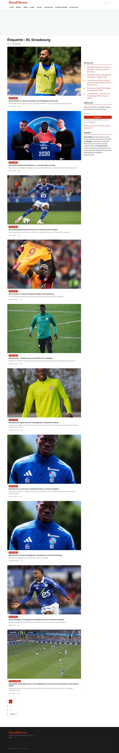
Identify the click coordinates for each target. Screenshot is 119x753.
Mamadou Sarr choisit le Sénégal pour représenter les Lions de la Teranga (35, 555)
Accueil (12, 7)
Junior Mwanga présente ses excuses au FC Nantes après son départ (33, 230)
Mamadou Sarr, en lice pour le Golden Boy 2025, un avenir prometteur (34, 489)
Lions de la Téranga (14, 681)
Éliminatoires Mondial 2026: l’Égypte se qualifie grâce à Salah (99, 89)
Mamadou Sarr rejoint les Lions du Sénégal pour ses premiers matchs (34, 423)
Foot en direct (13, 98)
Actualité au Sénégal (61, 7)
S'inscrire (98, 117)
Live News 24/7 (73, 7)
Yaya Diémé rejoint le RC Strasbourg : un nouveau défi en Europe (32, 165)
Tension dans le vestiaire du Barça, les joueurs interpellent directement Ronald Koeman (99, 82)
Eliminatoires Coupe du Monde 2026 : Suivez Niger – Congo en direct (99, 76)
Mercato (39, 7)
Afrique (25, 7)
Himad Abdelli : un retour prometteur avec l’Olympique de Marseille (33, 101)
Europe (32, 7)
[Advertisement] (59, 22)
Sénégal (18, 7)
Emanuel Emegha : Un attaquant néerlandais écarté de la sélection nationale (36, 620)
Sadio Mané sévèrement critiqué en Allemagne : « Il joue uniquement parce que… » (98, 69)
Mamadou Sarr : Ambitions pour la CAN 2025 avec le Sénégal (30, 358)
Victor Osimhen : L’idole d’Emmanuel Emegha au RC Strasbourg (31, 294)
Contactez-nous (48, 7)
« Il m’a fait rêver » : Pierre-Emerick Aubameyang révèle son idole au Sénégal (98, 96)
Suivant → (13, 714)
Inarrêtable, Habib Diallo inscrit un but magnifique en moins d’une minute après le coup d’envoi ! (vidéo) (44, 685)
